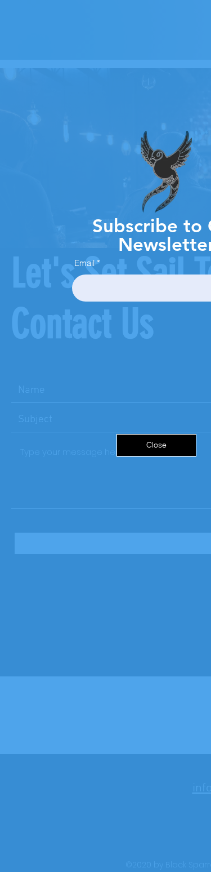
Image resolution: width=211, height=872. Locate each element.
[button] (156, 445)
